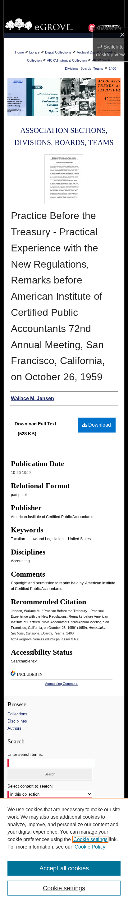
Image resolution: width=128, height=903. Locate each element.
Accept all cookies (64, 868)
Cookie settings (90, 839)
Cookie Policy (90, 846)
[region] (64, 850)
